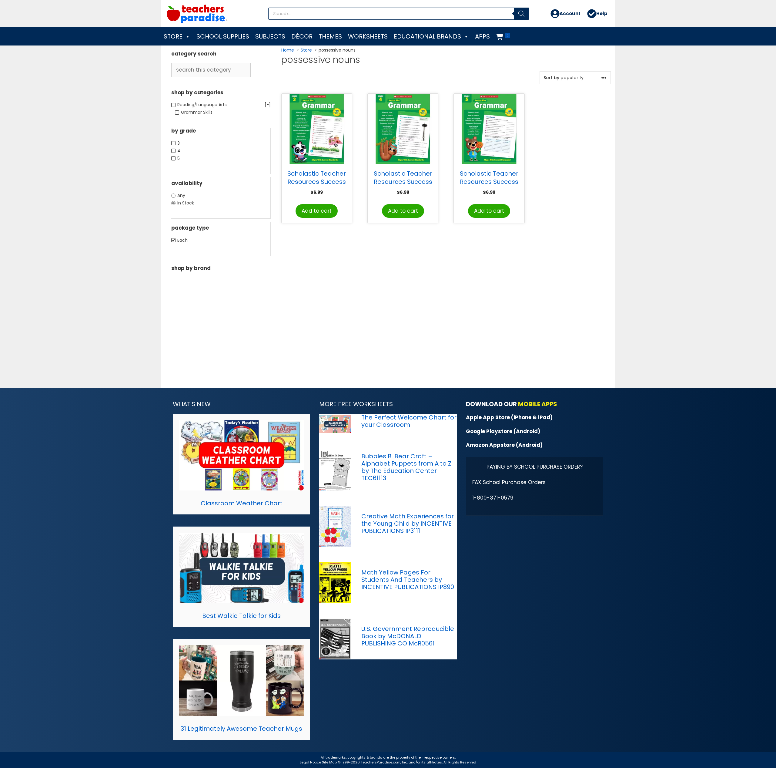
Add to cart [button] (317, 210)
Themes (330, 36)
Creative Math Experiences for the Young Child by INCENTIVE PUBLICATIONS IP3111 (407, 523)
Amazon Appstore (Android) (504, 445)
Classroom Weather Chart (242, 503)
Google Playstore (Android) (503, 431)
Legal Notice (310, 762)
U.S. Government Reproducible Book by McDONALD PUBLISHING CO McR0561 (407, 636)
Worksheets (368, 36)
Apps (482, 36)
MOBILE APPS (537, 404)
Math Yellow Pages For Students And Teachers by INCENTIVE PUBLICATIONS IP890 (407, 580)
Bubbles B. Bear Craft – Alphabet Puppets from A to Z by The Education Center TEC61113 (406, 467)
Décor (302, 36)
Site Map (330, 762)
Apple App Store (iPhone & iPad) (509, 417)
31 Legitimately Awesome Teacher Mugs (241, 728)
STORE (173, 36)
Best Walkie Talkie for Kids (241, 615)
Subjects (270, 36)
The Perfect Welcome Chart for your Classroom (409, 421)
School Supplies (222, 36)
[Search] (521, 14)
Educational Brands (427, 36)
